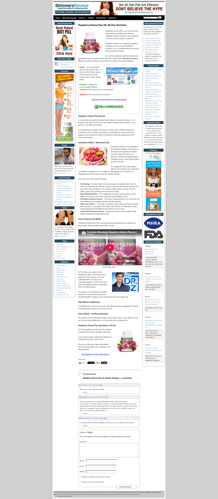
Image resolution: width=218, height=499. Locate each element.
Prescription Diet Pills (63, 288)
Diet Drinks (60, 272)
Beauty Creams (61, 265)
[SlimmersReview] (109, 8)
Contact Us (112, 18)
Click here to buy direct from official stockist (109, 99)
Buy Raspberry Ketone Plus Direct (95, 354)
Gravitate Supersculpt (152, 40)
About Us (82, 18)
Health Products (61, 283)
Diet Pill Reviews (62, 277)
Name (82, 461)
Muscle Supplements (63, 286)
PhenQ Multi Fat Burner (153, 38)
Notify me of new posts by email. (93, 482)
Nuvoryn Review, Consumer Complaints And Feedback (153, 350)
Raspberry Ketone (151, 52)
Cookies (91, 18)
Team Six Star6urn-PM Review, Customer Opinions (152, 112)
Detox (58, 268)
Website (82, 472)
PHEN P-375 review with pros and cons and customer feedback (152, 302)
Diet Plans (59, 279)
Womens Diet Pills (62, 295)
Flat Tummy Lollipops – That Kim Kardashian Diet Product (64, 197)
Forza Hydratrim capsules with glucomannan (151, 251)
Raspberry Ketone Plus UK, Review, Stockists (102, 25)
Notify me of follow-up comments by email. (96, 477)
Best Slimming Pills (69, 18)
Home (58, 18)
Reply (85, 392)
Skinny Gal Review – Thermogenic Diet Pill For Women (153, 96)
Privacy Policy (101, 18)
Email (82, 466)
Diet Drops (59, 274)
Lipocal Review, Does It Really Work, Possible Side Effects (67, 65)
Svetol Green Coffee (152, 47)
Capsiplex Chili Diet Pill (153, 45)
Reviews (59, 290)
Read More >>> (63, 173)
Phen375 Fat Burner (152, 49)
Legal (58, 256)
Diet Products (60, 281)
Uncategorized (61, 292)
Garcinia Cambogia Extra (153, 43)
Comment (83, 441)
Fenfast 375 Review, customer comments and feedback (153, 279)
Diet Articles (60, 270)
